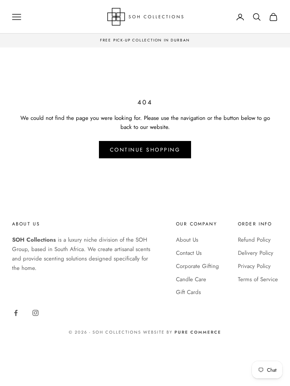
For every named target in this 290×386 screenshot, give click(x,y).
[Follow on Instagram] (35, 313)
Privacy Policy (254, 266)
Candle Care (191, 279)
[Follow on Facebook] (16, 313)
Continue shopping (145, 149)
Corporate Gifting (197, 266)
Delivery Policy (255, 253)
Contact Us (189, 253)
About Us (187, 240)
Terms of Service (258, 279)
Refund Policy (254, 240)
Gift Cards (188, 292)
